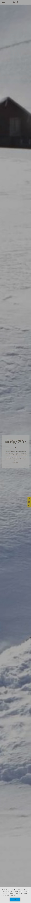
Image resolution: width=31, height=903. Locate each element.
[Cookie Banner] (15, 895)
